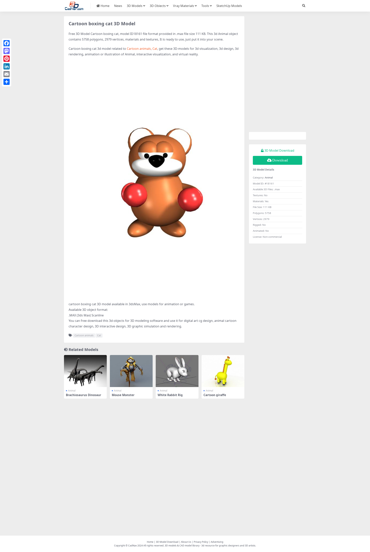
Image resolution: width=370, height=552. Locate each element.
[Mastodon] (6, 51)
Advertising (217, 542)
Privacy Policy (201, 542)
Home (104, 6)
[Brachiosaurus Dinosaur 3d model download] (85, 371)
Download (280, 160)
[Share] (6, 82)
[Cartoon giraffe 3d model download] (223, 371)
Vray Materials (183, 6)
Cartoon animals (139, 48)
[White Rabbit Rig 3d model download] (177, 371)
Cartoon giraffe (215, 395)
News (118, 6)
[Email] (6, 74)
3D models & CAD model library (182, 545)
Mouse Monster (123, 395)
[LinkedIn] (6, 66)
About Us (186, 542)
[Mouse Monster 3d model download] (131, 371)
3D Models (134, 6)
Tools (205, 6)
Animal (72, 390)
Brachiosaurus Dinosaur (83, 395)
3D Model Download (167, 542)
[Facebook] (6, 43)
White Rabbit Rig (170, 395)
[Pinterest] (6, 59)
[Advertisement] (154, 88)
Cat (154, 48)
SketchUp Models (229, 6)
